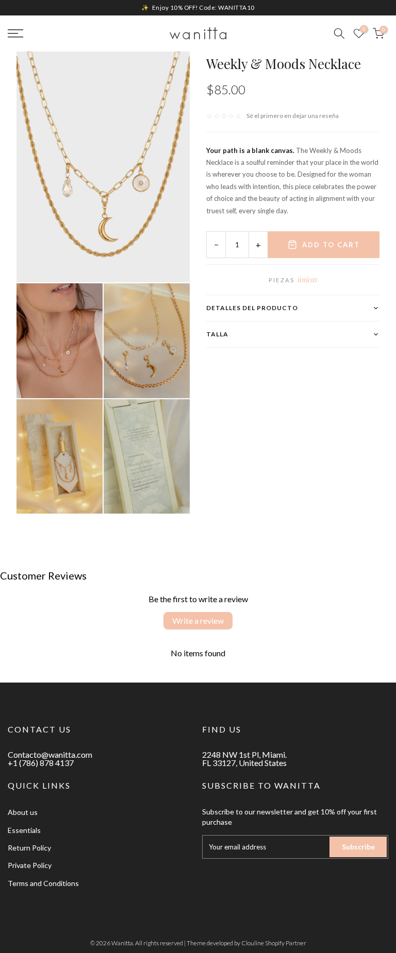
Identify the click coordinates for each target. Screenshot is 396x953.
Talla (217, 334)
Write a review (198, 620)
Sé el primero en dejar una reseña (292, 116)
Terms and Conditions (43, 883)
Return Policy (29, 847)
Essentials (24, 830)
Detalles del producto (252, 308)
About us (23, 812)
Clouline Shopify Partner (273, 943)
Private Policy (30, 865)
